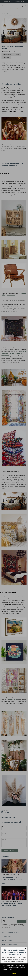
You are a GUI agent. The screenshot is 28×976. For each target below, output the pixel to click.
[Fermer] (25, 948)
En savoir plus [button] (11, 969)
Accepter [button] (14, 973)
